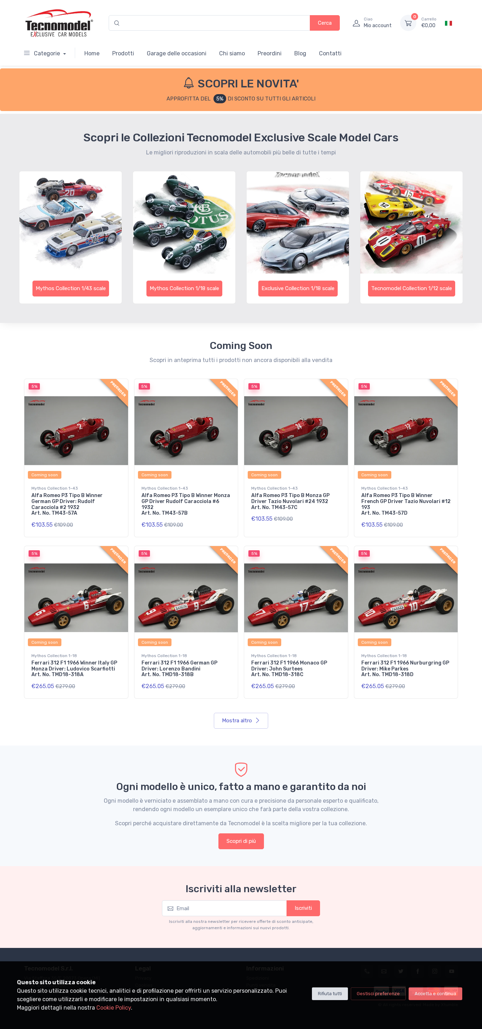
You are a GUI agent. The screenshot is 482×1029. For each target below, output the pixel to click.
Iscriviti (303, 908)
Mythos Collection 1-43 (54, 488)
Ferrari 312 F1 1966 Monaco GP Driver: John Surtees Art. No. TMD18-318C (289, 669)
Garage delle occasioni (176, 53)
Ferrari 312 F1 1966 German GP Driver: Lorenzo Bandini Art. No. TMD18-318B (179, 669)
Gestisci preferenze (378, 993)
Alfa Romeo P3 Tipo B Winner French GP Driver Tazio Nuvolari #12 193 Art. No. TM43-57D (406, 504)
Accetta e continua (435, 993)
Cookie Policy (113, 1007)
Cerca (325, 23)
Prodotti (123, 53)
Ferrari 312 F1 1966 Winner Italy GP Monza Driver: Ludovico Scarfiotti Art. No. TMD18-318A (74, 669)
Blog (300, 53)
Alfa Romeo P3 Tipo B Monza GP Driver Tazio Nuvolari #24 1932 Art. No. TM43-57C (290, 501)
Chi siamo (232, 53)
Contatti (330, 53)
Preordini (270, 53)
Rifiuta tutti (330, 993)
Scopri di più (241, 841)
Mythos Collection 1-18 (54, 655)
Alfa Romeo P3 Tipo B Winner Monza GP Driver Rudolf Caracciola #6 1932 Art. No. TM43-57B (185, 504)
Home (92, 53)
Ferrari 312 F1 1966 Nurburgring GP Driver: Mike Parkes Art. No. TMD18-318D (405, 669)
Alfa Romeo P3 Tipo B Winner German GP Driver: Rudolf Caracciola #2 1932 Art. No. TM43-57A (67, 504)
